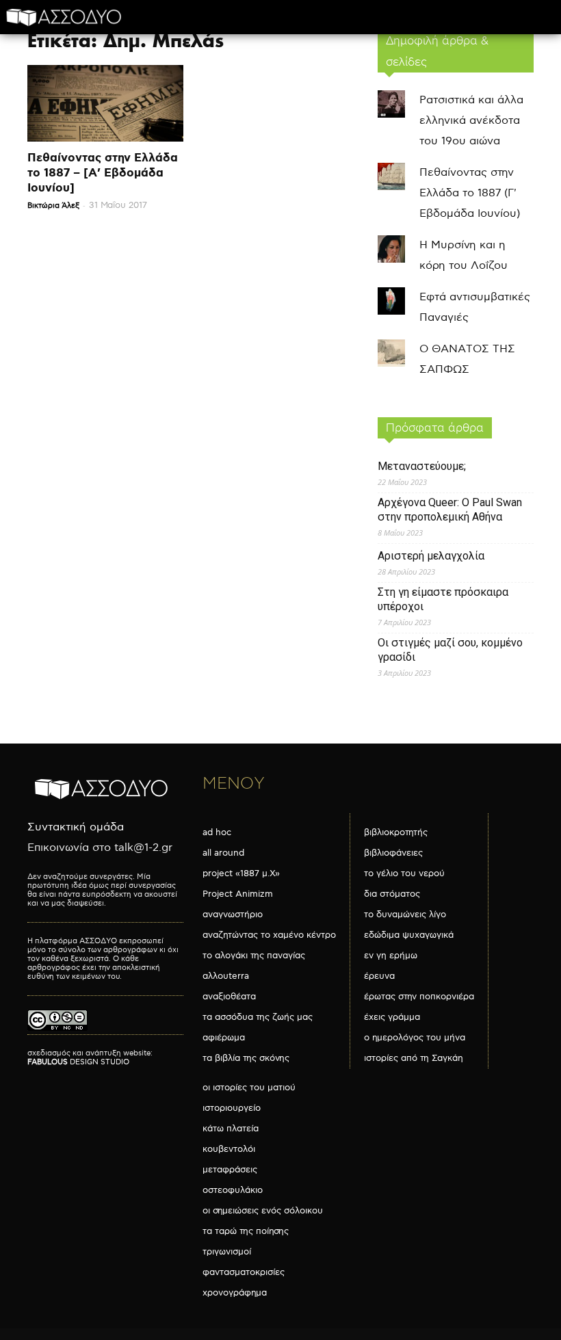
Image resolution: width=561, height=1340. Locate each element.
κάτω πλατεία (231, 1128)
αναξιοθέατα (229, 996)
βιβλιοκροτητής (396, 832)
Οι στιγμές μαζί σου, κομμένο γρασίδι (450, 650)
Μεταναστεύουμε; (422, 466)
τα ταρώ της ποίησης (246, 1231)
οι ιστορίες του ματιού (249, 1087)
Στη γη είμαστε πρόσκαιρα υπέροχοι (443, 599)
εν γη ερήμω (390, 955)
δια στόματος (392, 894)
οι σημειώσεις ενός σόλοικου (263, 1210)
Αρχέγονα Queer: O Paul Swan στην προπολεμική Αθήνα (450, 509)
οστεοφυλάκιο (233, 1190)
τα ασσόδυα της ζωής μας (258, 1017)
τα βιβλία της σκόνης (246, 1058)
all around (223, 853)
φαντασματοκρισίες (244, 1272)
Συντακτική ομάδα (75, 827)
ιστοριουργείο (232, 1108)
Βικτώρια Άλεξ (53, 205)
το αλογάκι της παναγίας (254, 955)
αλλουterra (226, 976)
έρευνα (379, 976)
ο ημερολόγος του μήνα (414, 1037)
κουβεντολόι (229, 1149)
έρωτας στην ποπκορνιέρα (419, 996)
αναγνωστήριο (233, 914)
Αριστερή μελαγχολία (431, 555)
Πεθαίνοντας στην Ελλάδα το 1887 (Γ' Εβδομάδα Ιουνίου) (469, 193)
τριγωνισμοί (227, 1251)
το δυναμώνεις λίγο (405, 914)
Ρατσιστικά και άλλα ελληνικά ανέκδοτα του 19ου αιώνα (471, 121)
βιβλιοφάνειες (393, 853)
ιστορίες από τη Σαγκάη (413, 1058)
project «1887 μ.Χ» (241, 873)
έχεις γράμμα (392, 1017)
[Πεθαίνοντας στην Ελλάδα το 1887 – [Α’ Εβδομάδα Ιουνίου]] (105, 103)
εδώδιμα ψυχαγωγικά (409, 935)
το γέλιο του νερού (404, 873)
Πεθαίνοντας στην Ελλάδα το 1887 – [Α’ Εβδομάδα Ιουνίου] (102, 173)
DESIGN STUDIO (78, 1061)
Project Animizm (238, 894)
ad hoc (217, 832)
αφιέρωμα (224, 1037)
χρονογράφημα (235, 1292)
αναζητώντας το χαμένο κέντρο (269, 935)
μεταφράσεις (230, 1169)
